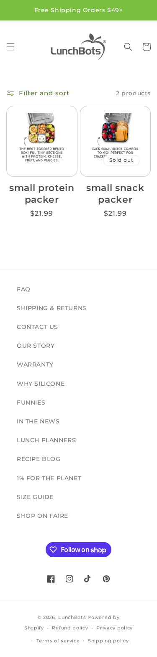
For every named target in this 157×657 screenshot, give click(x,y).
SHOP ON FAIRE (42, 515)
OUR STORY (35, 345)
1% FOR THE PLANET (49, 478)
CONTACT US (37, 327)
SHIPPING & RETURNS (52, 308)
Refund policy (70, 628)
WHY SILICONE (40, 383)
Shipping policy (108, 641)
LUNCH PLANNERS (46, 440)
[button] (10, 47)
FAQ (24, 289)
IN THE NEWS (38, 421)
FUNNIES (31, 402)
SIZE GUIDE (35, 497)
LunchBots (72, 617)
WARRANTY (35, 364)
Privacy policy (114, 628)
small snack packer (115, 193)
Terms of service (58, 641)
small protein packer (42, 193)
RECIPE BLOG (39, 459)
